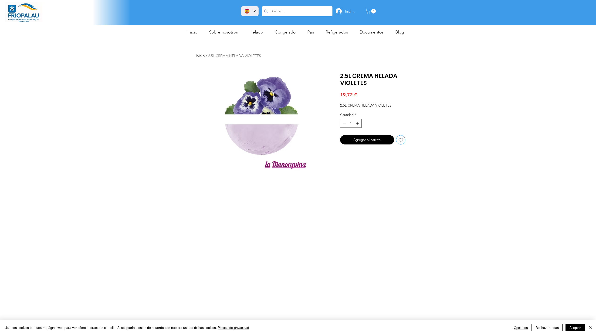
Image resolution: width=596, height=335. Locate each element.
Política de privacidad (233, 327)
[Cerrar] (590, 327)
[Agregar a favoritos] (401, 140)
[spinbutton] (351, 123)
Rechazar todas (547, 327)
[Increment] (358, 123)
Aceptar (575, 327)
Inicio (200, 56)
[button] (371, 11)
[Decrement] (344, 123)
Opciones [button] (521, 327)
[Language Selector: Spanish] (250, 11)
